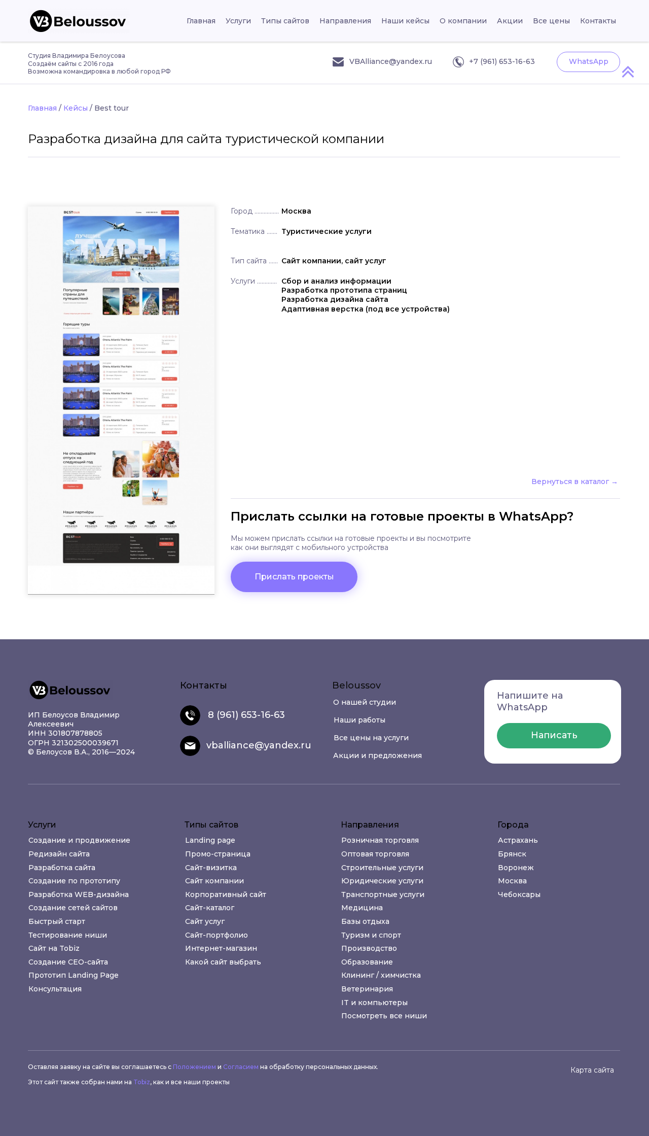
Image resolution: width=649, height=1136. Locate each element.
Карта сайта (592, 1070)
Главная (201, 20)
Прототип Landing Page (73, 975)
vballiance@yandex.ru (258, 745)
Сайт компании (214, 880)
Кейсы (75, 108)
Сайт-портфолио (216, 935)
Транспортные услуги (382, 894)
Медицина (362, 907)
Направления (345, 20)
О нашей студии (364, 702)
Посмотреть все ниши (384, 1015)
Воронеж (516, 867)
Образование (367, 962)
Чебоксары (519, 894)
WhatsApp (588, 61)
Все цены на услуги (371, 737)
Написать (554, 735)
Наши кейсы (405, 20)
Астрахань (518, 840)
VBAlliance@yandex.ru (390, 61)
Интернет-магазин (221, 948)
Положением (194, 1067)
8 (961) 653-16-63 (246, 714)
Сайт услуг (205, 921)
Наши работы (359, 720)
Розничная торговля (380, 840)
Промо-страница (217, 853)
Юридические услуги (382, 880)
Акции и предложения (377, 755)
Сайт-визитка (211, 867)
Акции (510, 20)
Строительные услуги (382, 867)
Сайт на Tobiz (54, 948)
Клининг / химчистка (381, 975)
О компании (463, 20)
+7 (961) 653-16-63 (502, 61)
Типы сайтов (285, 20)
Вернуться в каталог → (574, 481)
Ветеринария (367, 988)
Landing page (210, 840)
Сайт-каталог (209, 907)
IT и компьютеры (374, 1002)
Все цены (551, 20)
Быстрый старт (56, 921)
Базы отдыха (365, 921)
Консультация (55, 988)
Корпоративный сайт (225, 894)
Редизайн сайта (59, 853)
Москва (512, 880)
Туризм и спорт (371, 935)
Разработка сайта (61, 867)
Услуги (238, 20)
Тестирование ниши (67, 935)
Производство (369, 948)
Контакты (598, 20)
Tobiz (141, 1082)
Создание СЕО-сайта (68, 962)
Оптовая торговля (375, 853)
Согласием (241, 1067)
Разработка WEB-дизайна (78, 894)
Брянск (512, 853)
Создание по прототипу (74, 880)
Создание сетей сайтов (73, 907)
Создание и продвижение (79, 840)
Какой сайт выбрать (223, 962)
